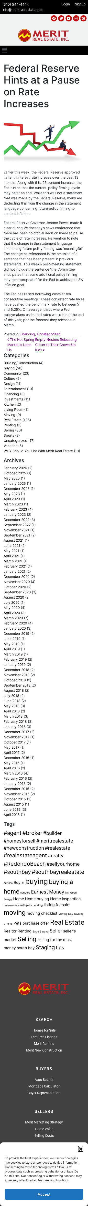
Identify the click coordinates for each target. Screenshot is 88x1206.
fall (67, 892)
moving (15, 912)
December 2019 (16, 633)
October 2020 (15, 587)
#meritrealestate (54, 841)
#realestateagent (25, 855)
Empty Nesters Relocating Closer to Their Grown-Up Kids (56, 344)
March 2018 (13, 716)
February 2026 (15, 468)
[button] (80, 1148)
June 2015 (12, 809)
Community (13, 373)
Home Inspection (65, 898)
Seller (56, 931)
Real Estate (13, 420)
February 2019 (15, 659)
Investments (13, 399)
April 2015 (12, 814)
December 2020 (17, 576)
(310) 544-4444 (15, 4)
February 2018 (15, 721)
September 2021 (17, 535)
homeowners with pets (18, 905)
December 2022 (16, 519)
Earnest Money (47, 892)
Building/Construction (21, 363)
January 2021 (14, 571)
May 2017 (11, 747)
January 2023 (15, 514)
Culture (9, 378)
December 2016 (16, 758)
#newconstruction (24, 848)
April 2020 (12, 613)
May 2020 (12, 607)
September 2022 (17, 525)
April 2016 (12, 768)
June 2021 (12, 545)
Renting (10, 425)
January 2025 (15, 483)
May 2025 (12, 478)
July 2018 (11, 695)
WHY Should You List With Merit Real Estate (38, 451)
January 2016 (15, 783)
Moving (9, 415)
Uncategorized (49, 334)
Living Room (13, 409)
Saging (44, 931)
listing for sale (56, 904)
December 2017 (16, 732)
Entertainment (15, 389)
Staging (45, 947)
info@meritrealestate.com (22, 9)
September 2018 (17, 685)
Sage (36, 931)
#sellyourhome (63, 864)
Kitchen (10, 404)
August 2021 (14, 540)
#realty (56, 856)
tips (60, 947)
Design (9, 383)
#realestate (57, 848)
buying (9, 368)
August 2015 (14, 804)
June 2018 (12, 701)
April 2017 (12, 752)
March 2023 (13, 504)
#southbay (17, 872)
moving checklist (42, 913)
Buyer (19, 882)
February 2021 (15, 566)
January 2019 (15, 664)
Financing (27, 334)
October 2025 (15, 473)
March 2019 (13, 654)
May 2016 (12, 763)
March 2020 (13, 618)
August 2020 (14, 597)
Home (18, 898)
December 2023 (17, 488)
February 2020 (15, 623)
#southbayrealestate (58, 872)
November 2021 (16, 530)
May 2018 (12, 706)
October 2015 (15, 799)
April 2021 (12, 556)
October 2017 (15, 742)
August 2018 (14, 690)
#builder (52, 833)
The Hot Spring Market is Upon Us (20, 344)
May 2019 (12, 644)
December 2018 (16, 670)
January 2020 (15, 628)
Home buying (37, 898)
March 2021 (13, 561)
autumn (8, 883)
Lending (38, 905)
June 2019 (12, 639)
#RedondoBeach (25, 864)
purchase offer (35, 923)
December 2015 (16, 789)
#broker (32, 833)
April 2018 (12, 711)
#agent (13, 833)
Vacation (10, 446)
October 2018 (15, 680)
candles (25, 892)
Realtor (10, 931)
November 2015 (17, 794)
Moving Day (65, 913)
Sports (9, 435)
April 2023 (12, 499)
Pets (17, 923)
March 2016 (13, 773)
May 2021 (11, 551)
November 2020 (17, 582)
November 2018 (17, 675)
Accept (44, 1194)
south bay (26, 948)
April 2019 (12, 649)
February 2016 (15, 778)
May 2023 (12, 494)
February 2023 (15, 509)
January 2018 (15, 726)
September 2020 (17, 592)
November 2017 (16, 737)
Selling (9, 430)
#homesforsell (19, 841)
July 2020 (12, 602)
